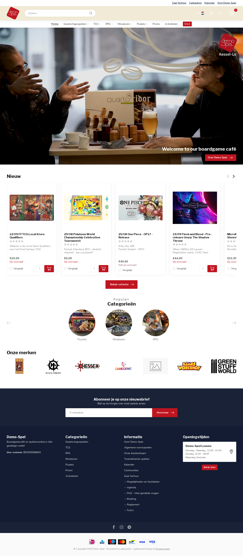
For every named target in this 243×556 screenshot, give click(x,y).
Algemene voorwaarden (138, 447)
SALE (187, 24)
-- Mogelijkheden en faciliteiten (142, 481)
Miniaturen (124, 24)
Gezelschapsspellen (75, 24)
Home (54, 24)
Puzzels (141, 24)
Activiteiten (171, 24)
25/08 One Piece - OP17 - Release (135, 235)
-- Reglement (131, 504)
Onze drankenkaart (135, 453)
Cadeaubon (195, 3)
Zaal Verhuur (179, 3)
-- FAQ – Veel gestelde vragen (141, 493)
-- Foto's (129, 510)
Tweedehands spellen (136, 459)
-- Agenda (130, 487)
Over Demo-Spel (226, 3)
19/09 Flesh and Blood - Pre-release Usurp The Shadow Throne (192, 237)
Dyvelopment (163, 548)
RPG (108, 24)
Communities (131, 470)
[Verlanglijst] (220, 13)
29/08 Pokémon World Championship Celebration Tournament (82, 237)
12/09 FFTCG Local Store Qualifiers (27, 235)
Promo (156, 24)
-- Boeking (130, 499)
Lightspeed (125, 548)
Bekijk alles (210, 467)
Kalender (209, 3)
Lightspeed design (142, 548)
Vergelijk (18, 268)
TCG (96, 24)
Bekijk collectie (119, 284)
